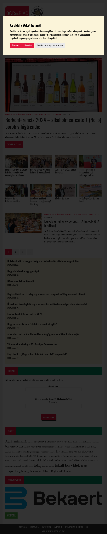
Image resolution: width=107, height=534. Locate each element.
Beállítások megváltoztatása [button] (50, 45)
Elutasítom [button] (28, 45)
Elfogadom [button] (16, 45)
